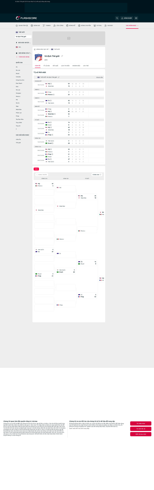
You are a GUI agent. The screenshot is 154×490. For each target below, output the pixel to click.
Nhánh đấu (76, 65)
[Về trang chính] (30, 18)
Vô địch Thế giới (21, 36)
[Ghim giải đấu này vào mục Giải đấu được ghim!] (62, 56)
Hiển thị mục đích (140, 434)
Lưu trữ (86, 65)
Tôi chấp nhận (141, 423)
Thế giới (57, 49)
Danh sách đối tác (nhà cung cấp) (79, 428)
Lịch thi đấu (65, 65)
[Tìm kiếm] (117, 18)
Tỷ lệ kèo (46, 65)
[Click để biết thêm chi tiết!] (69, 84)
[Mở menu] (136, 18)
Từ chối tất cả (140, 429)
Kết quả (55, 65)
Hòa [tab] (36, 169)
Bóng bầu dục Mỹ (42, 49)
